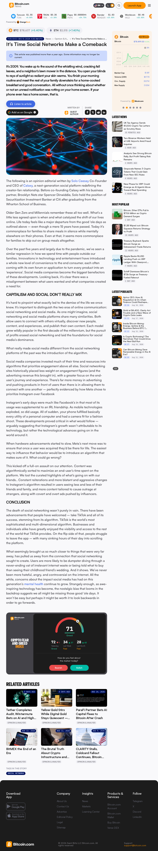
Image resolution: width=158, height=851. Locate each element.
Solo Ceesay (80, 181)
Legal (60, 822)
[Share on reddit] (98, 112)
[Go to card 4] (134, 108)
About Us (62, 801)
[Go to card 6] (140, 108)
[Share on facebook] (87, 112)
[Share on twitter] (92, 112)
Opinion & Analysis (62, 38)
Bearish (58, 668)
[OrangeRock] (23, 22)
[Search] (119, 5)
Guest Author (74, 113)
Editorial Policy (65, 816)
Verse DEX (113, 827)
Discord (137, 811)
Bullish (79, 668)
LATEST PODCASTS (122, 292)
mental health (33, 584)
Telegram (138, 801)
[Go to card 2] (127, 108)
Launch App (135, 5)
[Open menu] (149, 5)
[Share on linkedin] (104, 112)
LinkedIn (137, 816)
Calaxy (28, 185)
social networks (16, 773)
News (48, 38)
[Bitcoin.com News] (19, 5)
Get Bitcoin (144, 37)
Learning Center (91, 811)
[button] (35, 112)
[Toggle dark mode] (110, 5)
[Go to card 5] (137, 108)
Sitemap (61, 827)
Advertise (62, 811)
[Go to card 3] (130, 108)
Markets (86, 806)
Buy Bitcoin (113, 822)
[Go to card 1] (123, 108)
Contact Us (63, 806)
